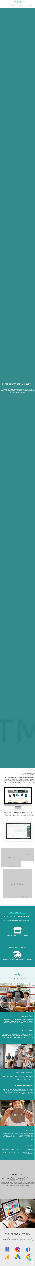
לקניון (4, 6)
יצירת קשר (12, 6)
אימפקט (21, 6)
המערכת (30, 6)
